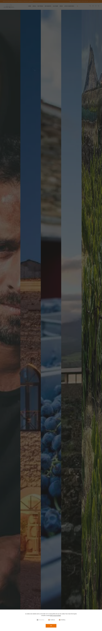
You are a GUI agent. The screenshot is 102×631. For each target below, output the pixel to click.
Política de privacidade (55, 615)
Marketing (63, 619)
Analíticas (52, 619)
